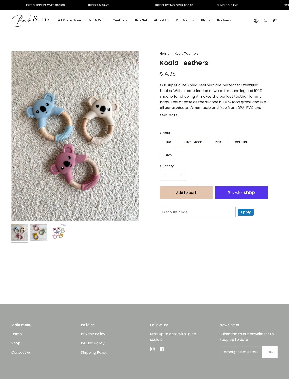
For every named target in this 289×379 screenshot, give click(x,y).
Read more (169, 115)
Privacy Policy (93, 334)
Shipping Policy (94, 352)
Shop (15, 343)
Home (164, 53)
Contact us (21, 352)
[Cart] (275, 20)
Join (269, 352)
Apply (245, 212)
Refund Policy (93, 343)
